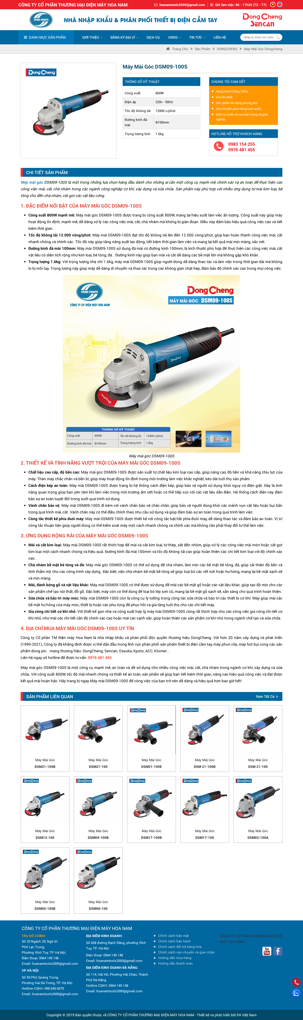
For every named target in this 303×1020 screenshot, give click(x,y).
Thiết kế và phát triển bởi (216, 1014)
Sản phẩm (202, 49)
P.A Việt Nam (247, 1014)
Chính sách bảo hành (174, 941)
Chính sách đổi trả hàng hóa (179, 946)
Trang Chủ (180, 49)
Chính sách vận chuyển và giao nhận (186, 952)
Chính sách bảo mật (173, 935)
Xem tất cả (265, 696)
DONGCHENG (227, 49)
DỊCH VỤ (153, 37)
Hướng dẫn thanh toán (175, 963)
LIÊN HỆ (220, 37)
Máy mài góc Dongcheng (263, 49)
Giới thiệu (90, 37)
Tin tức (195, 37)
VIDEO (173, 37)
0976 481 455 (241, 149)
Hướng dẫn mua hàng (174, 957)
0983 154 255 (241, 144)
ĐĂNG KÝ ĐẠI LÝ (122, 37)
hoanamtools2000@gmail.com (182, 4)
